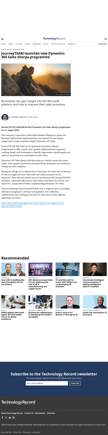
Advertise (51, 413)
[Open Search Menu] (106, 39)
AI (9, 278)
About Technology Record (12, 413)
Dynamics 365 (18, 49)
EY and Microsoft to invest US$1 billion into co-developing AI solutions (66, 283)
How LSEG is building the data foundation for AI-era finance (12, 282)
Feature (85, 310)
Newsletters (40, 413)
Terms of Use (17, 432)
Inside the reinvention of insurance (94, 313)
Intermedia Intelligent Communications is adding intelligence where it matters (93, 283)
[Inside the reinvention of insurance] (95, 301)
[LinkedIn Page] (10, 417)
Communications (41, 310)
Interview (4, 278)
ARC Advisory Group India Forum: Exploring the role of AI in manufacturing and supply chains (40, 284)
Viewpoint (31, 310)
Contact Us (29, 413)
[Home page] (54, 38)
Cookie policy (36, 432)
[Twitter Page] (6, 417)
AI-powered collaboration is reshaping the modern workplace (40, 314)
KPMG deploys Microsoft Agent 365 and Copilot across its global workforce (12, 315)
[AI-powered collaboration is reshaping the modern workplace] (40, 301)
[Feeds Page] (14, 417)
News (57, 278)
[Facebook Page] (2, 417)
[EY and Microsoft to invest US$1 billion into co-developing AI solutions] (68, 269)
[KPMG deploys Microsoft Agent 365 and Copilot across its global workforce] (13, 301)
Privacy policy (27, 432)
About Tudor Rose (6, 432)
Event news (6, 49)
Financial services (94, 310)
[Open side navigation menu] (2, 39)
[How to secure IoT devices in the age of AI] (68, 301)
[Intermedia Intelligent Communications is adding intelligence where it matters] (95, 269)
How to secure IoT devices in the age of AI (67, 313)
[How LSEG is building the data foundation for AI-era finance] (13, 269)
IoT (64, 310)
